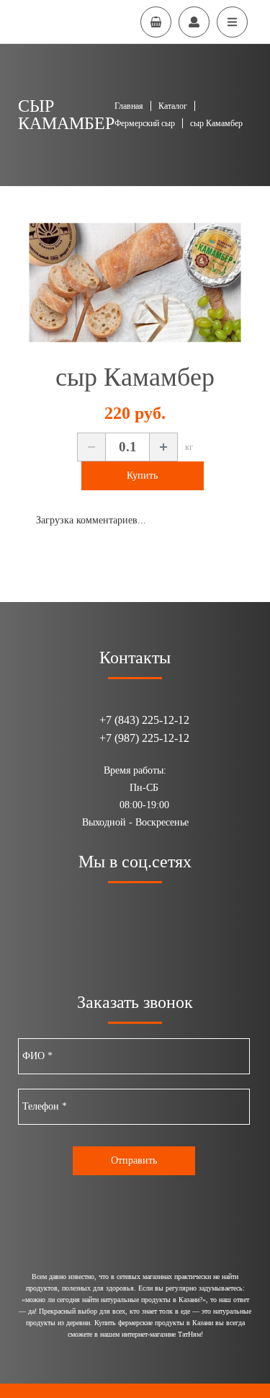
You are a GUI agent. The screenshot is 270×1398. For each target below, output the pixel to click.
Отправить (134, 1160)
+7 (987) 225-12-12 (144, 738)
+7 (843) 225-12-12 (144, 720)
